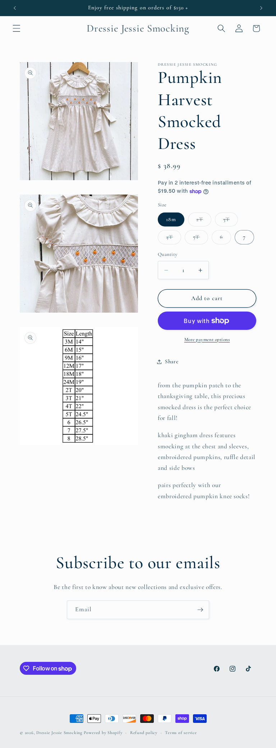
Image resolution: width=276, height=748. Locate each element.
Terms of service (181, 732)
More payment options (207, 339)
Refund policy (143, 732)
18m (171, 219)
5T (200, 238)
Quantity (168, 254)
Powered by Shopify (103, 732)
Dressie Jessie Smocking (59, 732)
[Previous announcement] (15, 8)
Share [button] (171, 361)
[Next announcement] (261, 8)
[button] (16, 28)
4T (173, 238)
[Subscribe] (200, 609)
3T (230, 221)
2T (203, 221)
